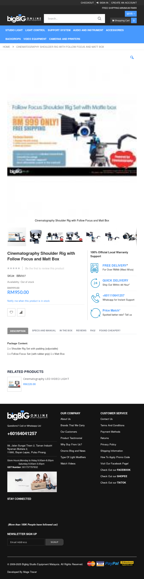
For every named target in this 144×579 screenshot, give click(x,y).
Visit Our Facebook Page (114, 463)
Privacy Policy (108, 444)
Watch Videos (68, 463)
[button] (132, 60)
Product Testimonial (71, 438)
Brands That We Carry (73, 425)
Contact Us (106, 419)
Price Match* (111, 310)
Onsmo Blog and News (73, 450)
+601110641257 (113, 295)
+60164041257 (22, 433)
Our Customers (69, 431)
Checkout (87, 2)
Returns (104, 438)
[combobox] (74, 18)
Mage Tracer (30, 572)
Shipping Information (111, 450)
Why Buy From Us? (71, 444)
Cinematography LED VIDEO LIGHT (46, 379)
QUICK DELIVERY (115, 280)
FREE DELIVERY (115, 265)
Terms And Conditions (112, 425)
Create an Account (124, 2)
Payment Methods (110, 431)
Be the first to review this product (44, 268)
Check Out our (115, 470)
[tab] (19, 331)
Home (6, 46)
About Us (66, 419)
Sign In (104, 2)
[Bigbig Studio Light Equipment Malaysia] (24, 18)
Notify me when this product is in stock (28, 301)
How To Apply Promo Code (115, 457)
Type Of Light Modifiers (73, 457)
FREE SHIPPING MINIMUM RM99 (119, 7)
